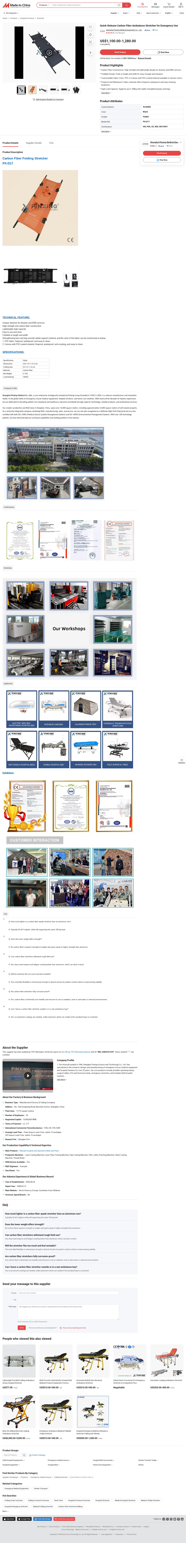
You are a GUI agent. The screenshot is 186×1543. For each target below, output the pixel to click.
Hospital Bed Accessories (103, 1460)
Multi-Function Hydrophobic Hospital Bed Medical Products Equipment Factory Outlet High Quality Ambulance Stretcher (55, 1383)
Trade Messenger (43, 1519)
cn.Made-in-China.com (117, 1529)
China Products (54, 1527)
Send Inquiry (120, 52)
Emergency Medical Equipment (17, 1488)
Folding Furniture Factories (38, 1500)
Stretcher (40, 18)
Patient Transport (41, 1488)
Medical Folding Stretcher (43, 1506)
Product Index (136, 1527)
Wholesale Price (107, 1527)
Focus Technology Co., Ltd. (75, 1534)
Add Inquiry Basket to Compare (50, 99)
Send (22, 1327)
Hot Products (41, 1527)
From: (14, 1293)
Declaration (119, 1534)
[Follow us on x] (167, 1519)
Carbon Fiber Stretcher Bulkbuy (70, 1506)
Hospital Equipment (10, 1465)
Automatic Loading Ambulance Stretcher (166, 1380)
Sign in (180, 6)
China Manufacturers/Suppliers (73, 1527)
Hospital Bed (53, 1465)
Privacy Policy (132, 1534)
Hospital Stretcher (102, 1500)
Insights (146, 1527)
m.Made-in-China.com (99, 1529)
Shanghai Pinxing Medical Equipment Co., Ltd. (124, 30)
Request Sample (144, 58)
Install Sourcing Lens (65, 1519)
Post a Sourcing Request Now (73, 1328)
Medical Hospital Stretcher (125, 1500)
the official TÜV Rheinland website (75, 1052)
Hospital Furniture (27, 18)
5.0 (153, 146)
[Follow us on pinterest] (178, 1519)
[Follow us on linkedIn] (182, 1519)
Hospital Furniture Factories (79, 1500)
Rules (182, 13)
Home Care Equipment (102, 1465)
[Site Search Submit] (126, 5)
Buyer (125, 13)
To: (15, 1300)
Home (5, 18)
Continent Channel (122, 1527)
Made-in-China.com (82, 1529)
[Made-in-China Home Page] (16, 5)
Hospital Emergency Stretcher (16, 1506)
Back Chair (58, 1500)
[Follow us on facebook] (163, 1519)
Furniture (13, 18)
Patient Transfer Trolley (147, 1460)
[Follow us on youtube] (174, 1519)
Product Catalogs (38, 1455)
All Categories (11, 13)
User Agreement (106, 1534)
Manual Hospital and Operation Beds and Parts (39, 1150)
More (5, 1511)
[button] (119, 5)
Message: (12, 1306)
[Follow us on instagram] (171, 1519)
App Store (9, 1519)
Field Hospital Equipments (13, 1460)
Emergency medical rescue (58, 1460)
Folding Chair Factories (14, 1500)
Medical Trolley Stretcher (150, 1500)
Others (141, 1465)
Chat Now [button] (164, 52)
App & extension (152, 13)
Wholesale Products (93, 1527)
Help (138, 13)
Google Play (24, 1519)
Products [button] (43, 5)
